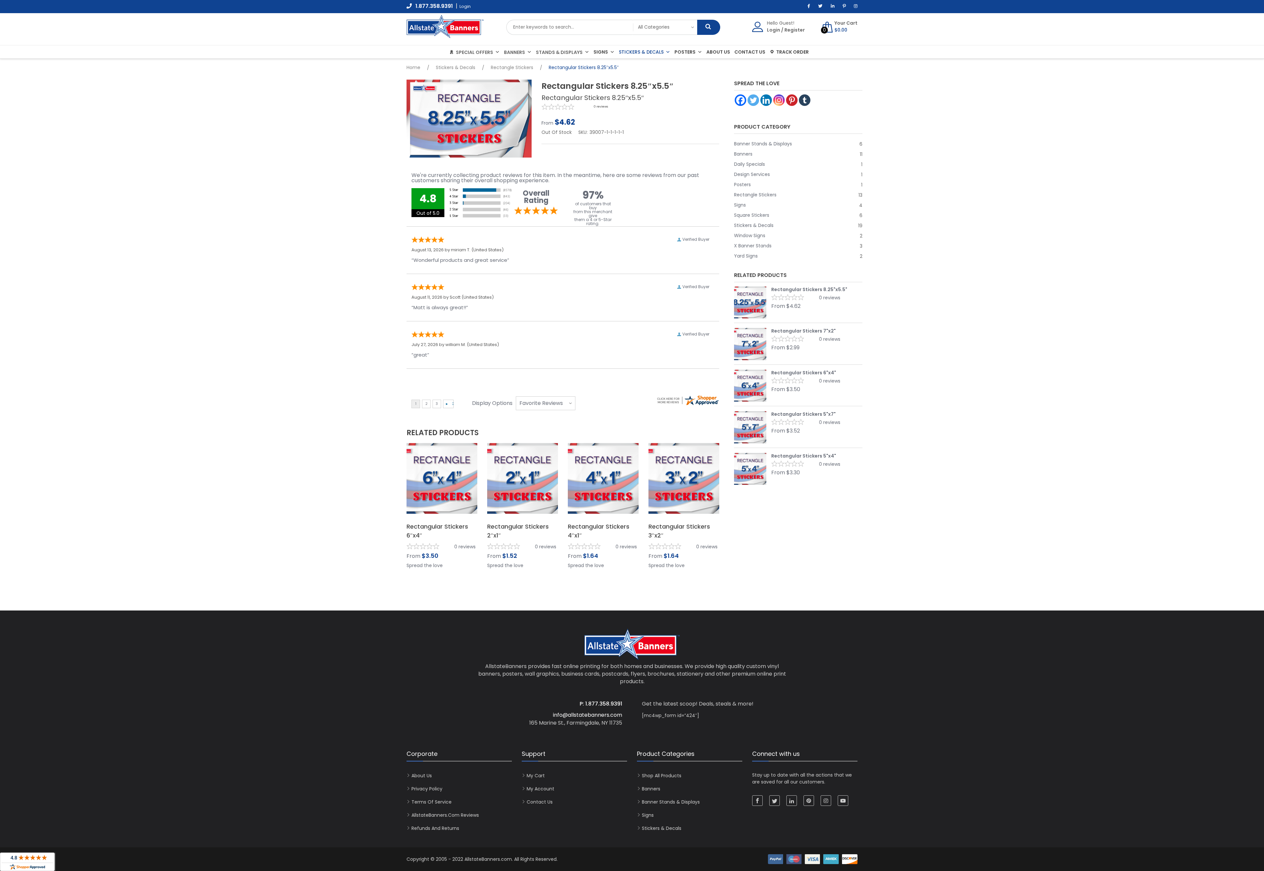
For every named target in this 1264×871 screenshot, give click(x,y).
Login (773, 30)
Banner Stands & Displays (763, 144)
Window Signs (749, 236)
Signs (600, 52)
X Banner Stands (753, 246)
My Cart (536, 775)
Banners (743, 154)
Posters (685, 52)
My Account (540, 788)
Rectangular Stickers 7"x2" (803, 331)
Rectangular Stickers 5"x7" (803, 414)
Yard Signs (746, 256)
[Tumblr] (804, 100)
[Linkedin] (766, 100)
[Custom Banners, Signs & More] (445, 35)
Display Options (492, 403)
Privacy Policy (426, 788)
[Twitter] (753, 100)
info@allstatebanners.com (587, 715)
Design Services (752, 174)
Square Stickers (751, 215)
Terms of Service (431, 802)
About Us (718, 52)
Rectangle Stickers (512, 67)
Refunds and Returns (435, 828)
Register (794, 30)
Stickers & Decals (641, 52)
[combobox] (569, 27)
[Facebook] (740, 100)
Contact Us (749, 52)
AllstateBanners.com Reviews (445, 815)
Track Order (792, 52)
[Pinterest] (792, 100)
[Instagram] (779, 100)
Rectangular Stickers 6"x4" (803, 373)
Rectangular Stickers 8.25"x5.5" (809, 289)
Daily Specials (749, 164)
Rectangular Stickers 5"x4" (803, 456)
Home (413, 67)
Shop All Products (661, 775)
